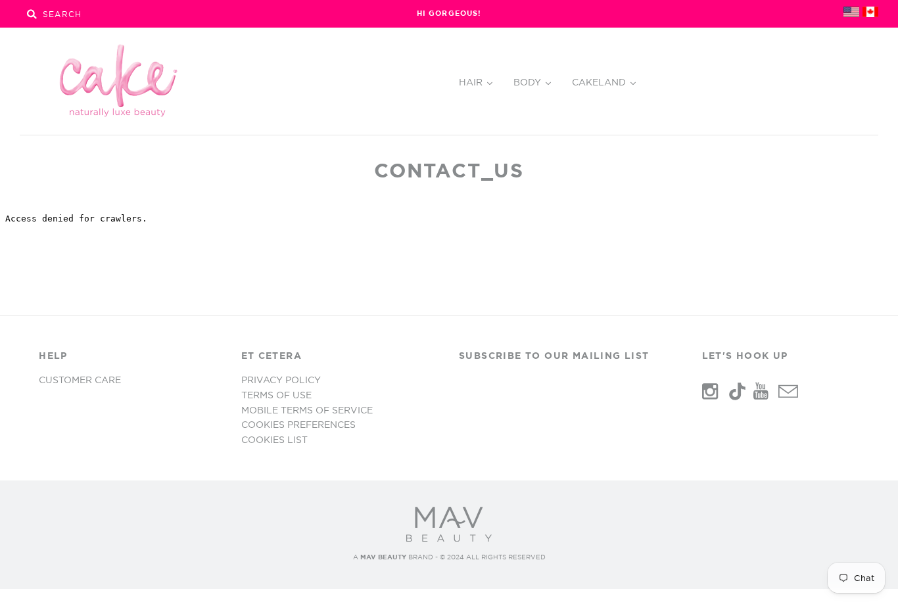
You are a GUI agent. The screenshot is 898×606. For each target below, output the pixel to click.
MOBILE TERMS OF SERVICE (307, 410)
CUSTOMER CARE (80, 380)
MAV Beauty (383, 557)
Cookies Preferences (298, 424)
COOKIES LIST (274, 439)
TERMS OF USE (276, 395)
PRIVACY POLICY (281, 380)
